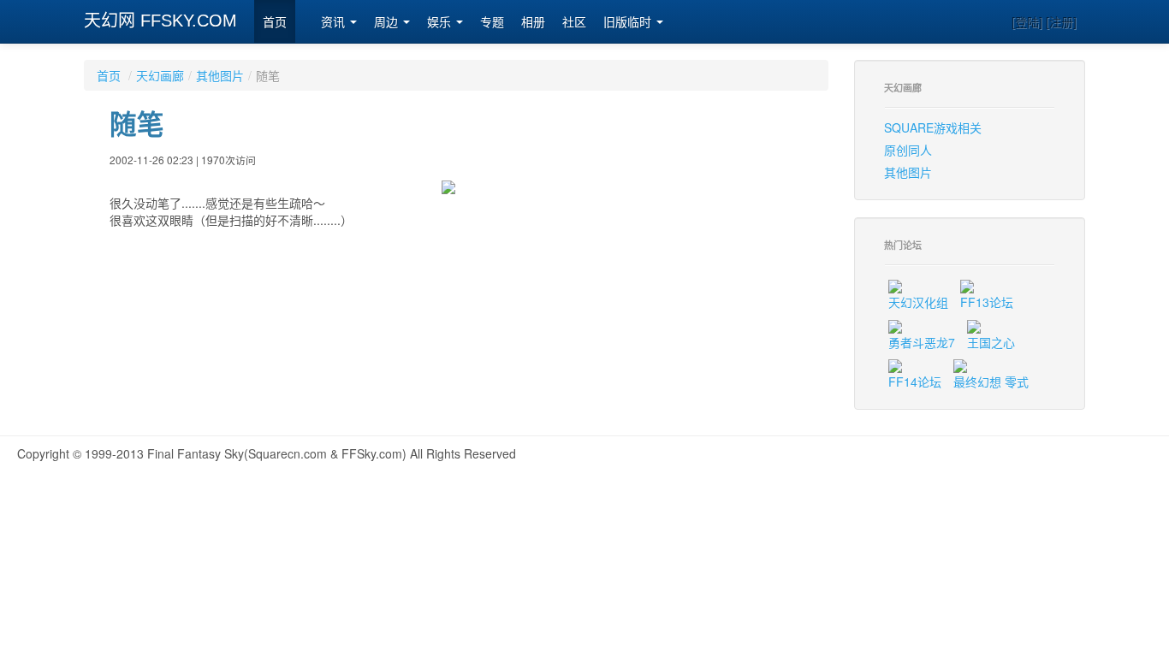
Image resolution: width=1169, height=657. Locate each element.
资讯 (334, 22)
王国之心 (991, 342)
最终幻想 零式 (991, 381)
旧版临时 (629, 22)
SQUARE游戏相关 (933, 127)
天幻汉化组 (918, 302)
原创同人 (908, 149)
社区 (574, 22)
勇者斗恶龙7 (921, 342)
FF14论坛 (914, 381)
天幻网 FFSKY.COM (160, 20)
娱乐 (440, 22)
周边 (387, 22)
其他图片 (220, 75)
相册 (533, 22)
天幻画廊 (160, 75)
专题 (492, 22)
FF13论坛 (986, 302)
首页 (275, 22)
